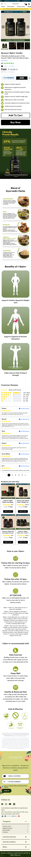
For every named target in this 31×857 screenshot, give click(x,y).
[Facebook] (2, 804)
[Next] (25, 475)
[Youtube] (10, 804)
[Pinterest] (14, 804)
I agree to (15, 786)
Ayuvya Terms (13, 785)
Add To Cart (8, 511)
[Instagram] (6, 804)
